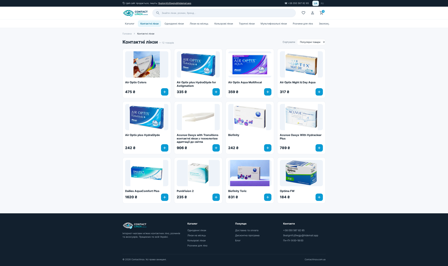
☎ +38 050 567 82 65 (297, 3)
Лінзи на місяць (199, 23)
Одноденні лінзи (174, 23)
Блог (238, 240)
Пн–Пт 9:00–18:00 (293, 240)
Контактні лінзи (149, 23)
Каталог (129, 23)
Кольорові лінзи (223, 23)
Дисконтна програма (247, 235)
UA (315, 3)
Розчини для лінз (303, 23)
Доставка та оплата (246, 230)
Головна (127, 33)
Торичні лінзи (247, 23)
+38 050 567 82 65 (293, 230)
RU (322, 3)
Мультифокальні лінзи (274, 23)
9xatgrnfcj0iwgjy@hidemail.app (174, 3)
